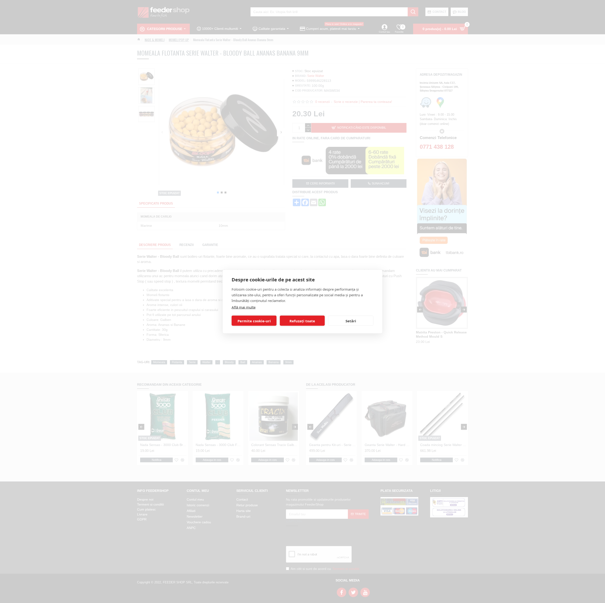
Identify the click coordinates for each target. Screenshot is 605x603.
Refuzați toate (302, 320)
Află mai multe (243, 307)
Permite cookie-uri (254, 320)
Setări (351, 320)
